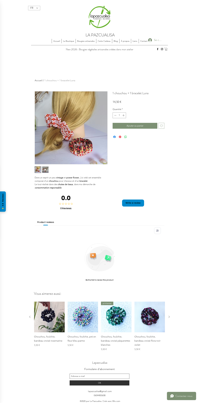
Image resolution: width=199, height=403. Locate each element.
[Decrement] (115, 115)
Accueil (38, 80)
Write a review (133, 202)
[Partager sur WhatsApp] (125, 137)
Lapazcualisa (99, 362)
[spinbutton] (119, 115)
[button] (166, 49)
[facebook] (157, 49)
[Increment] (124, 115)
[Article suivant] (169, 317)
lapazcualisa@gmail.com (100, 391)
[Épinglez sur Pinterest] (120, 137)
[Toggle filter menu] (157, 230)
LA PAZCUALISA (100, 35)
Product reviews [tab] (45, 222)
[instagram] (162, 49)
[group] (99, 326)
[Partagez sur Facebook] (114, 137)
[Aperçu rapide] (49, 317)
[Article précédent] (30, 317)
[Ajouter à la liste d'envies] (161, 126)
